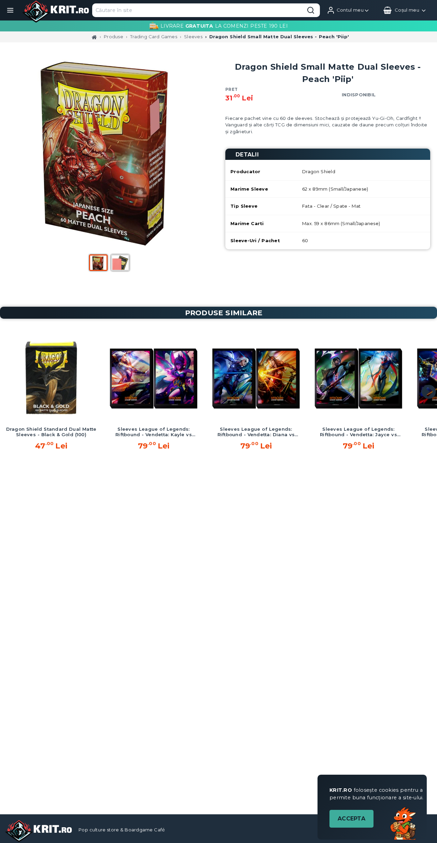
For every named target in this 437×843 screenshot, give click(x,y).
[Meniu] (10, 10)
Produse (113, 36)
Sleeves (193, 36)
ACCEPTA (351, 818)
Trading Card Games (153, 36)
